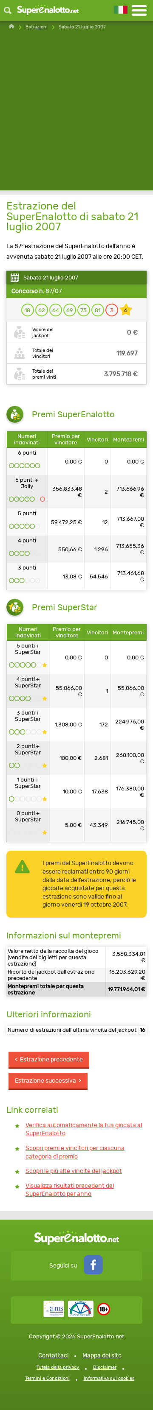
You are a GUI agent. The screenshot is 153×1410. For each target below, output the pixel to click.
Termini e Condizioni (47, 1378)
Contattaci (53, 1355)
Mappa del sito (102, 1355)
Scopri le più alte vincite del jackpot (74, 1171)
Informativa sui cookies (109, 1378)
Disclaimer (104, 1367)
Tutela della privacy (58, 1367)
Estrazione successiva (45, 1080)
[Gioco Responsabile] (68, 1315)
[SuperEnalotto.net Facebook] (93, 1272)
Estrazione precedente (51, 1059)
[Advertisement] (76, 114)
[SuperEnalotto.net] (48, 10)
